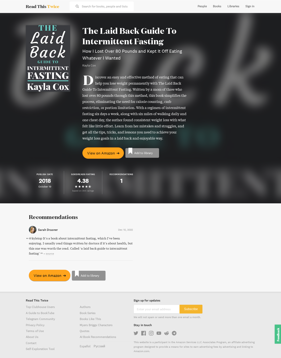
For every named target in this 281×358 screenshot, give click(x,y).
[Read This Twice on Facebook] (143, 333)
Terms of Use (35, 331)
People (202, 6)
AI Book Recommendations (98, 337)
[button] (271, 348)
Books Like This (90, 319)
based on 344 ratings (83, 190)
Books (217, 6)
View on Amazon (103, 153)
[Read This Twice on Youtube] (159, 333)
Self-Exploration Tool (40, 349)
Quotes (84, 331)
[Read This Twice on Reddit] (166, 333)
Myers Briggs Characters (96, 325)
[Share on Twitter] (272, 19)
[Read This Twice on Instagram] (151, 333)
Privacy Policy (35, 325)
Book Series (88, 313)
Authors (85, 307)
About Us (32, 337)
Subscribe (191, 309)
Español (85, 346)
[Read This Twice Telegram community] (174, 333)
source (50, 253)
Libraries (233, 6)
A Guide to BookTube (40, 313)
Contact (31, 343)
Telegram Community (40, 319)
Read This (42, 6)
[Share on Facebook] (272, 26)
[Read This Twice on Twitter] (136, 333)
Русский (99, 346)
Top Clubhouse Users (40, 307)
